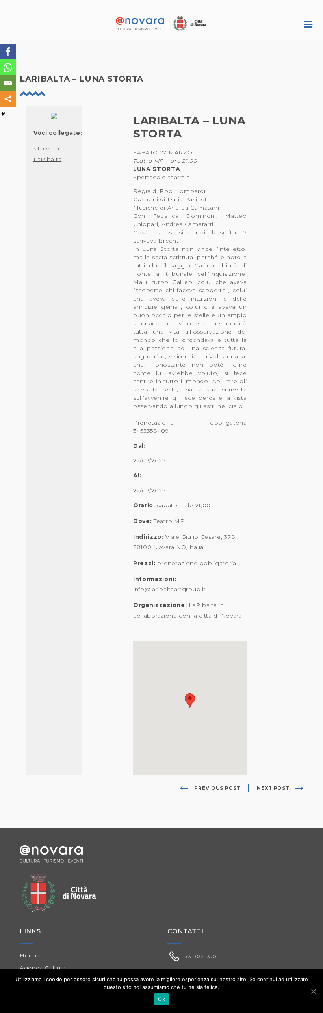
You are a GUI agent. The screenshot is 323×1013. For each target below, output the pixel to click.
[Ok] (313, 991)
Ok (161, 999)
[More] (8, 99)
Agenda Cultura (43, 967)
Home (29, 955)
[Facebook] (8, 51)
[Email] (8, 83)
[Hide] (3, 114)
